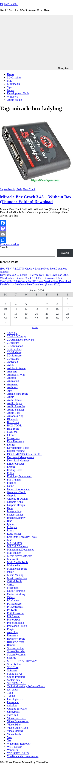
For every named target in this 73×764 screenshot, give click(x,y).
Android (11, 377)
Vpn (9, 87)
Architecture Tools (17, 393)
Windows (12, 96)
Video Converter (16, 718)
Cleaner (11, 435)
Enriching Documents (19, 476)
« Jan (35, 327)
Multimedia (13, 83)
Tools (10, 692)
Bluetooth (12, 419)
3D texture (13, 358)
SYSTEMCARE (16, 683)
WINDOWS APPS (18, 753)
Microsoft (12, 559)
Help (10, 508)
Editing (11, 466)
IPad (9, 520)
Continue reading (9, 244)
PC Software (14, 603)
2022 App (12, 333)
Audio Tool (13, 412)
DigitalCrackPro (9, 4)
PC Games (13, 600)
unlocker (12, 705)
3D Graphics (14, 77)
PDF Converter (15, 613)
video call (12, 714)
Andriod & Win (16, 374)
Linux (10, 530)
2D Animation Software (20, 339)
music (10, 571)
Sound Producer (16, 676)
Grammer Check (16, 492)
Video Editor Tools (17, 727)
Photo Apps (13, 619)
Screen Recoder (16, 651)
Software (12, 670)
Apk (9, 390)
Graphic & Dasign (17, 498)
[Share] (36, 240)
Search (4, 247)
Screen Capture (15, 648)
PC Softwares (15, 606)
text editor (12, 689)
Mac (9, 80)
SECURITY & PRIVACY (22, 660)
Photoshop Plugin (17, 625)
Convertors (13, 438)
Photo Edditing (15, 622)
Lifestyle (12, 527)
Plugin (10, 629)
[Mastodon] (36, 228)
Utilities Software (17, 708)
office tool (12, 587)
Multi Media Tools (17, 562)
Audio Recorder (16, 406)
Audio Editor (14, 400)
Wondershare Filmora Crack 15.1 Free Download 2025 (31, 278)
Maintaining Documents (20, 549)
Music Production (17, 578)
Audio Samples (15, 409)
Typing (11, 695)
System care (14, 679)
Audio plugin (14, 99)
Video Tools (14, 734)
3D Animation (15, 345)
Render (11, 644)
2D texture (13, 342)
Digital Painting (16, 450)
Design (11, 444)
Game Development (18, 489)
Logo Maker (14, 533)
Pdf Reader (13, 616)
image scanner (15, 514)
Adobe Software (16, 368)
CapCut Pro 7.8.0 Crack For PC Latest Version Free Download (35, 281)
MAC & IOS (14, 543)
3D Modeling (14, 352)
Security (11, 657)
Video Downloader (18, 721)
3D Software (14, 355)
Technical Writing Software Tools (26, 686)
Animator (12, 384)
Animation (13, 380)
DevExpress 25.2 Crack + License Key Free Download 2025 (34, 274)
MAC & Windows (17, 546)
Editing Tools (14, 470)
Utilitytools (13, 711)
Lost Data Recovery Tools (21, 536)
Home (10, 74)
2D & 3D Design (16, 336)
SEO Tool (12, 667)
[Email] (36, 234)
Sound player (14, 673)
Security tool (14, 664)
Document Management (20, 457)
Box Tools (13, 428)
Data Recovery (15, 441)
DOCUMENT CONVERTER (24, 454)
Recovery (12, 635)
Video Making (15, 730)
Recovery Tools (16, 638)
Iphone (11, 524)
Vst (9, 740)
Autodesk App (15, 415)
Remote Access (15, 641)
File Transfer (14, 479)
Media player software (19, 555)
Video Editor (14, 724)
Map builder (14, 552)
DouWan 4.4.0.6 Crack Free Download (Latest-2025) (30, 284)
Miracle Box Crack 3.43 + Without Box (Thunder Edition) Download (35, 199)
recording (12, 632)
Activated (12, 361)
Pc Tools (12, 609)
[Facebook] (36, 223)
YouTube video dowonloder (22, 756)
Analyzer (12, 371)
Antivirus (12, 387)
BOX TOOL (14, 425)
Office (10, 584)
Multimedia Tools (17, 568)
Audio (10, 396)
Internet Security (16, 517)
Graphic (11, 495)
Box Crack (29, 189)
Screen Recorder (16, 654)
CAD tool (12, 431)
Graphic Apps (15, 501)
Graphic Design (16, 505)
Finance (11, 482)
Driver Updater (15, 463)
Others (11, 597)
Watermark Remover (18, 743)
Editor (10, 473)
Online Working (16, 594)
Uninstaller (13, 702)
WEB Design (14, 746)
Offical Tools (14, 581)
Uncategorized (15, 699)
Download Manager (18, 460)
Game (10, 90)
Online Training (16, 590)
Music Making (15, 574)
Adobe (11, 365)
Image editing (14, 511)
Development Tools (18, 93)
